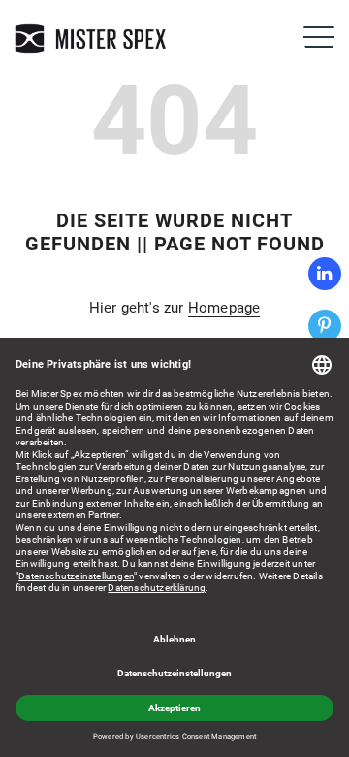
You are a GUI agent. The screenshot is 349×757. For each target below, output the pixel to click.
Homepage (224, 307)
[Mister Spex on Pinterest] (324, 326)
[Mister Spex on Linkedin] (324, 273)
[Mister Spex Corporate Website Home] (92, 38)
